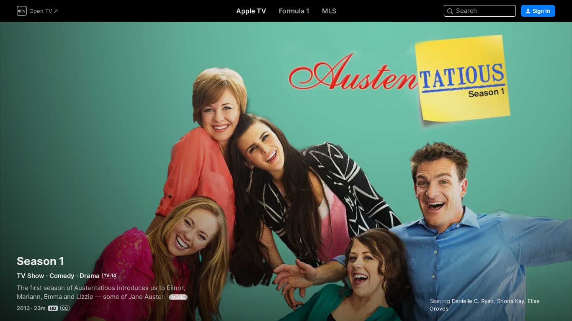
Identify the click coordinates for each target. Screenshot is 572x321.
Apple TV (251, 11)
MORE (178, 297)
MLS (329, 11)
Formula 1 (294, 11)
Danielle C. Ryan (473, 301)
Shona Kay (510, 301)
